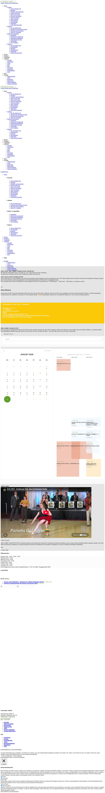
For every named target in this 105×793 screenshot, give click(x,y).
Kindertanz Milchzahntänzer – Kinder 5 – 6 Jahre (92, 424)
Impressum (7, 725)
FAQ (5, 746)
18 (14, 386)
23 (46, 386)
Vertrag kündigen (9, 729)
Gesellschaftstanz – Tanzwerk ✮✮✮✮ (68, 446)
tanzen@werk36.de (6, 718)
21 (33, 386)
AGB (5, 728)
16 (46, 379)
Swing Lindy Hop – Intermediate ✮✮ (91, 464)
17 (7, 386)
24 (7, 392)
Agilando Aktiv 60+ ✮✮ (64, 363)
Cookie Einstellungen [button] (6, 755)
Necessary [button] (3, 776)
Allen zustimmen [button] (17, 755)
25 (14, 392)
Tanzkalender (8, 740)
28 (33, 392)
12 (20, 379)
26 (20, 392)
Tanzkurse (7, 737)
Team (5, 742)
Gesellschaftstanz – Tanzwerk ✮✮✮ (68, 463)
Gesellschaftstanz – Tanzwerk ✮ (81, 446)
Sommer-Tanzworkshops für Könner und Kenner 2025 (21, 583)
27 (27, 392)
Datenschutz (8, 726)
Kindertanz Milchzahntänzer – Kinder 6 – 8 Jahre (84, 423)
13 (27, 379)
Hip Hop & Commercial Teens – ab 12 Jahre (83, 434)
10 (7, 379)
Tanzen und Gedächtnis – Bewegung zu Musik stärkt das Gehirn (24, 582)
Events (6, 739)
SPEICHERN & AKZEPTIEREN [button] (10, 791)
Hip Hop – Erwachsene (92, 446)
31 (7, 399)
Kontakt (6, 722)
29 (40, 392)
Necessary (5, 778)
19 (20, 386)
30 (46, 392)
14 (33, 379)
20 (27, 386)
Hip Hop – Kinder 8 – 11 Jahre (92, 435)
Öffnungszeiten (8, 724)
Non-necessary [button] (4, 784)
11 (13, 379)
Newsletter (7, 745)
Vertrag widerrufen (9, 731)
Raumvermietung (9, 743)
